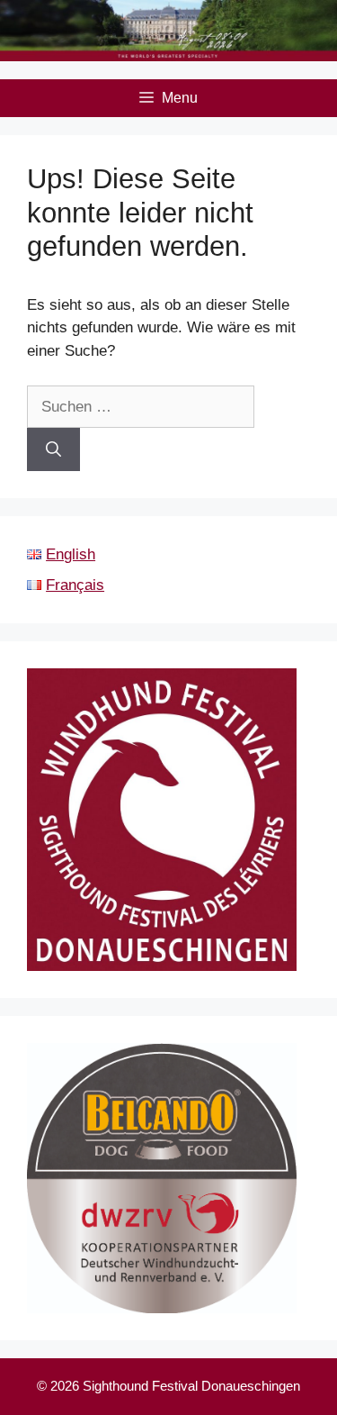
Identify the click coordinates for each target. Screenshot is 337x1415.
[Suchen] (53, 449)
